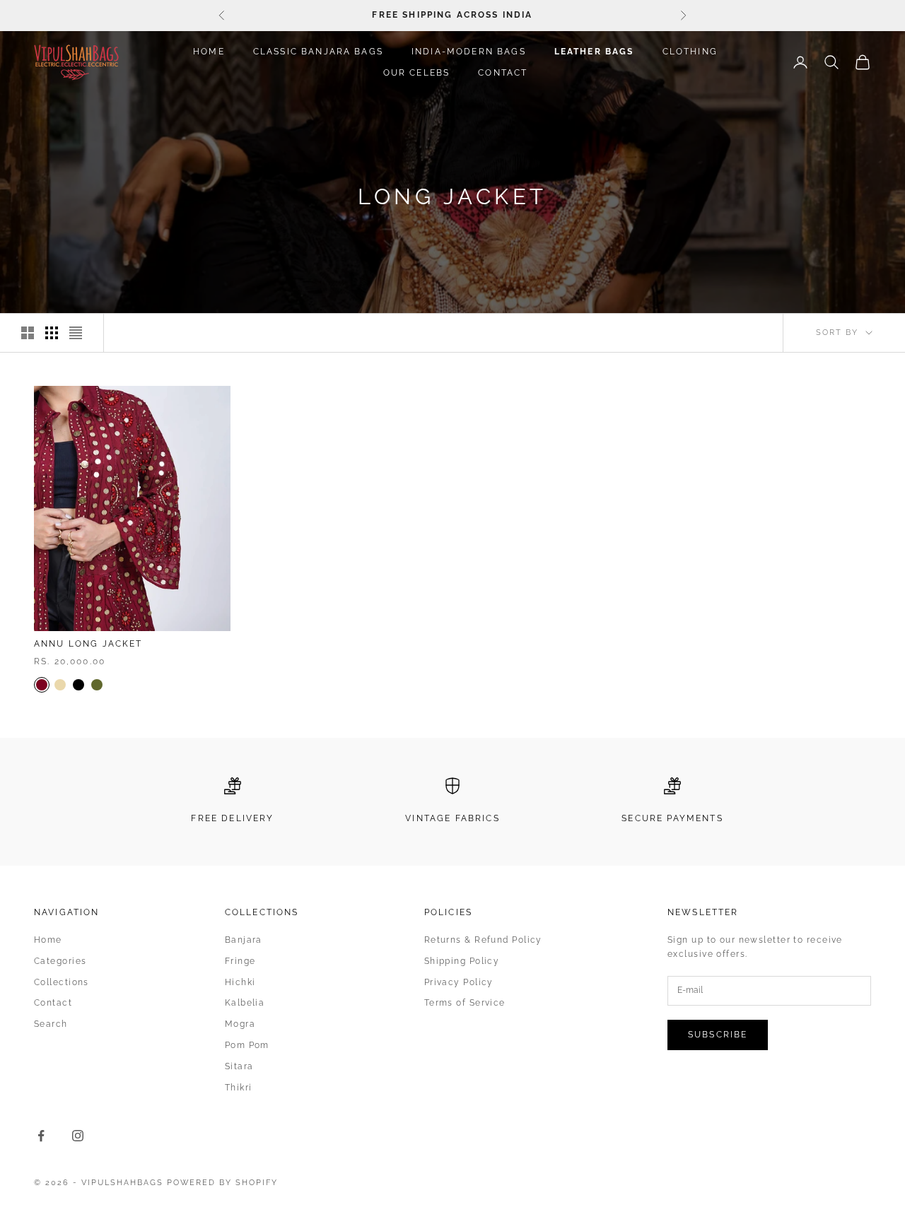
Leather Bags (594, 52)
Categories (60, 961)
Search (51, 1024)
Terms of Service (465, 1003)
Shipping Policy (462, 961)
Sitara (239, 1066)
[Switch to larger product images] (27, 333)
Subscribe (717, 1035)
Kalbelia (245, 1003)
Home (209, 52)
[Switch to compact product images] (75, 333)
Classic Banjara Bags (318, 52)
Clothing (690, 52)
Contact (502, 73)
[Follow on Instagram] (78, 1136)
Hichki (240, 982)
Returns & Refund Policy (483, 940)
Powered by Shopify (223, 1182)
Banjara (243, 940)
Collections (61, 982)
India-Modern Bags (468, 52)
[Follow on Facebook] (41, 1136)
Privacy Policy (459, 982)
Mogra (240, 1024)
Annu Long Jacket (88, 644)
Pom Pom (247, 1045)
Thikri (238, 1088)
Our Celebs (416, 73)
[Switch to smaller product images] (51, 333)
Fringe (240, 961)
